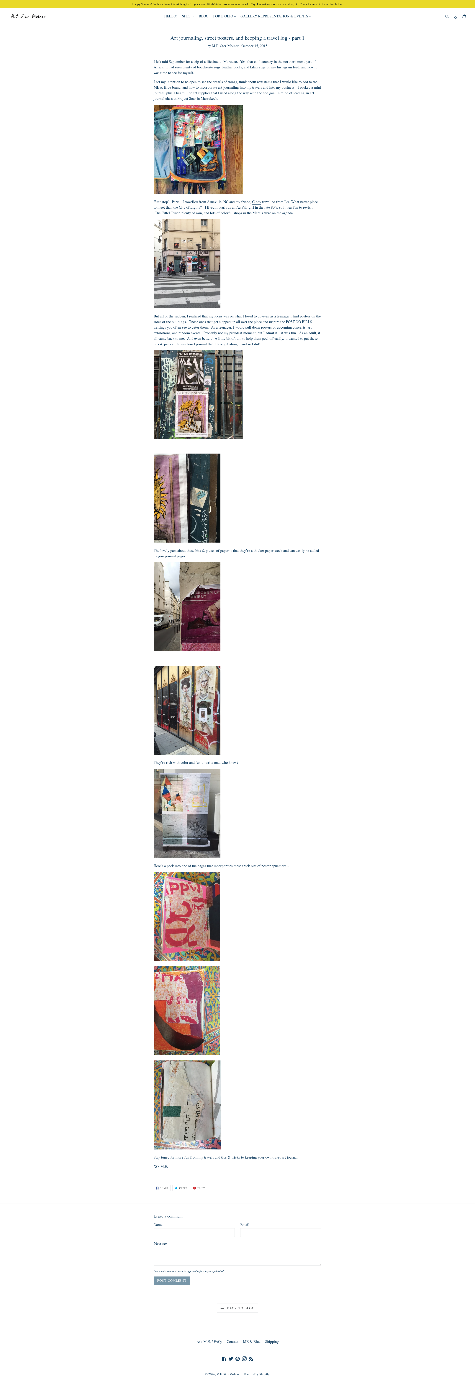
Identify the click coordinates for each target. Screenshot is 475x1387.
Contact (232, 1341)
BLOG (204, 16)
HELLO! (170, 16)
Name (158, 1224)
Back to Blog (240, 1308)
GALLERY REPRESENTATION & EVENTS (276, 16)
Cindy (256, 201)
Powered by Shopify (257, 1374)
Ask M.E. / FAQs (209, 1341)
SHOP (189, 16)
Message (160, 1243)
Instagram (284, 67)
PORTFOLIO (225, 16)
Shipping (272, 1341)
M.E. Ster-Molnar (228, 1374)
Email (244, 1224)
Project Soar (186, 98)
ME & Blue (252, 1341)
